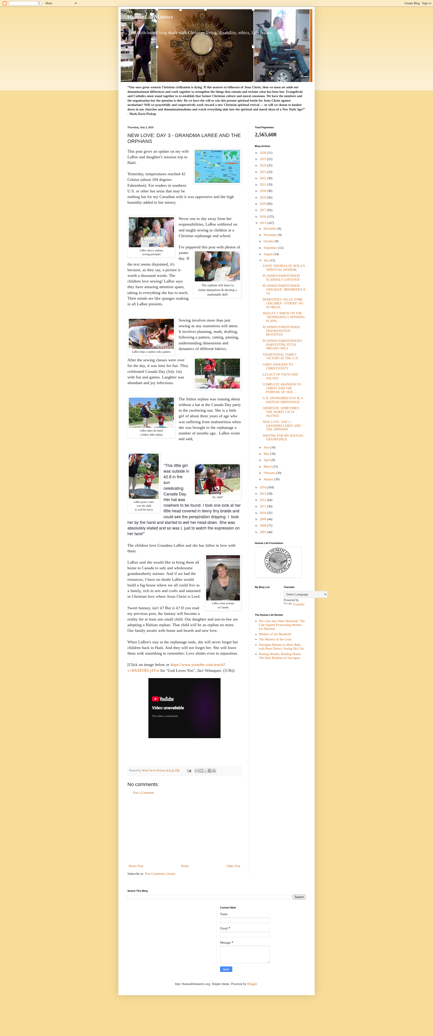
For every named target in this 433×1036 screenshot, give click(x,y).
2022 (263, 178)
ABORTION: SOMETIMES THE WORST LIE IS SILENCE (281, 412)
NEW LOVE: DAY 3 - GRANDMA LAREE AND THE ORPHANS (282, 425)
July (267, 260)
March (268, 466)
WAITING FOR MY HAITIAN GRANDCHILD (283, 437)
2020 (263, 191)
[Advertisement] (184, 829)
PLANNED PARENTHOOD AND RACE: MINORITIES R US (284, 289)
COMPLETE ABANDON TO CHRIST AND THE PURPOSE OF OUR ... (282, 388)
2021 (263, 184)
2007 (263, 532)
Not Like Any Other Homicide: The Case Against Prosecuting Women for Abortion (282, 624)
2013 (263, 493)
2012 (263, 500)
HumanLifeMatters (150, 17)
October (269, 241)
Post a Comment (143, 792)
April (267, 460)
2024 (263, 165)
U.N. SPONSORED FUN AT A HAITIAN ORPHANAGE (283, 400)
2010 (263, 513)
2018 (263, 203)
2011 (263, 506)
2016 (263, 216)
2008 (263, 525)
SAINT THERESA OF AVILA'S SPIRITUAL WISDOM (284, 267)
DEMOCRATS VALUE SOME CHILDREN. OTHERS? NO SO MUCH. (283, 303)
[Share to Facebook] (209, 770)
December (270, 228)
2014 (263, 487)
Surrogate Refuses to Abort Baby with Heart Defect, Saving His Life (281, 646)
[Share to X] (205, 770)
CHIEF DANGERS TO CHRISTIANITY (278, 366)
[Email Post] (189, 770)
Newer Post (136, 866)
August (269, 254)
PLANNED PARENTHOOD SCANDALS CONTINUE (281, 277)
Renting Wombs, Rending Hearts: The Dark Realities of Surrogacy (280, 656)
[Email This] (197, 770)
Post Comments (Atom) (160, 873)
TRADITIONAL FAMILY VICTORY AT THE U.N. (281, 356)
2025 (263, 159)
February (270, 473)
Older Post (233, 866)
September (271, 248)
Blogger (252, 984)
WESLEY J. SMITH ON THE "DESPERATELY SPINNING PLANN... (284, 317)
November (271, 235)
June (267, 447)
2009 (263, 519)
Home (185, 866)
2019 (263, 197)
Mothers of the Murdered (275, 634)
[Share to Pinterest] (214, 770)
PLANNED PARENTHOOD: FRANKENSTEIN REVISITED (282, 330)
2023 (263, 172)
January (269, 479)
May (267, 453)
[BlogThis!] (201, 770)
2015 (263, 223)
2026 (263, 152)
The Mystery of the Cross (275, 639)
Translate (298, 604)
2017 (263, 210)
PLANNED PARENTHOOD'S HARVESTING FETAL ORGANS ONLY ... (282, 344)
